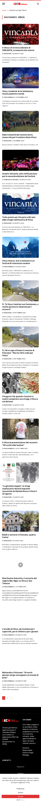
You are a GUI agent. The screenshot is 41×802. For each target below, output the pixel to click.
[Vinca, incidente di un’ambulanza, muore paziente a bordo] (20, 77)
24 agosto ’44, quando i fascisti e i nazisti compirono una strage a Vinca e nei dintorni (20, 399)
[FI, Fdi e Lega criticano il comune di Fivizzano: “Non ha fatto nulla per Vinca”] (20, 337)
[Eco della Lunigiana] (20, 3)
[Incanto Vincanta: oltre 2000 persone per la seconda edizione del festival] (20, 160)
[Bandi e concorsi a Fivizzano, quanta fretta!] (20, 521)
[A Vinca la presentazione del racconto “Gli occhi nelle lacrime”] (20, 429)
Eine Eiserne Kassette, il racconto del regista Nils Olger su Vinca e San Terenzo (19, 581)
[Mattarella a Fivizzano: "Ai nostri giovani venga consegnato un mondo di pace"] (20, 659)
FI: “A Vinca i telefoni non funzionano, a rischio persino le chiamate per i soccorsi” (20, 307)
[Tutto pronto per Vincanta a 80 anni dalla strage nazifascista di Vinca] (20, 203)
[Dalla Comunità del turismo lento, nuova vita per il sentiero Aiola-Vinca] (20, 121)
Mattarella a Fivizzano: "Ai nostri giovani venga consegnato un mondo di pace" (20, 675)
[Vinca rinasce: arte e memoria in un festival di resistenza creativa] (20, 247)
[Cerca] (38, 3)
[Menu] (3, 3)
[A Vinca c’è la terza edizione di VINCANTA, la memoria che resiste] (20, 34)
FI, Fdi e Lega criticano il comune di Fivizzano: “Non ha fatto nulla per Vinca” (18, 353)
